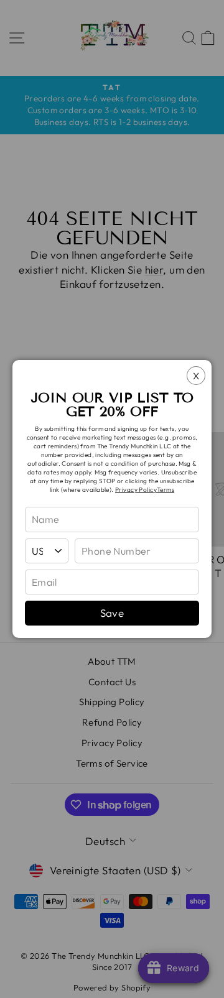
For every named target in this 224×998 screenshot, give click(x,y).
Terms (165, 490)
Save (112, 612)
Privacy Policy (136, 490)
